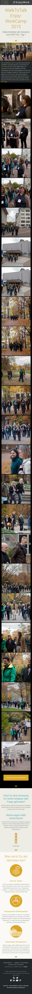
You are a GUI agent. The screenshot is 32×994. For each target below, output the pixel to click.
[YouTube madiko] (17, 980)
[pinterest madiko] (20, 980)
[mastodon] (11, 980)
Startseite (5, 985)
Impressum (25, 985)
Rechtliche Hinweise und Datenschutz (16, 987)
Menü (5, 2)
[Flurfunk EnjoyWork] (17, 978)
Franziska (4, 66)
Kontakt (20, 985)
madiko (25, 966)
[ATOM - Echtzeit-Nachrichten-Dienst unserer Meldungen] (14, 978)
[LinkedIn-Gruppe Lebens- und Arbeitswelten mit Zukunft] (14, 980)
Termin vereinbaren (13, 985)
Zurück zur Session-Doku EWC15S (16, 777)
